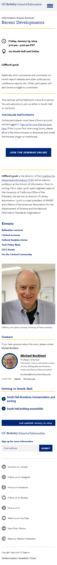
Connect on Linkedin (18, 466)
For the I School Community (17, 254)
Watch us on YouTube (18, 518)
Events (8, 223)
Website (17, 378)
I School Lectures (11, 235)
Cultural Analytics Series (15, 239)
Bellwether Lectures (12, 230)
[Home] (22, 4)
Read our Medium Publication (22, 538)
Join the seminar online (28, 152)
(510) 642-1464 (29, 378)
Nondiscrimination (9, 557)
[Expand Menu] (50, 5)
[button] (28, 294)
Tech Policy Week (11, 244)
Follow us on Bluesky (18, 497)
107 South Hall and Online (24, 51)
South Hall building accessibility (25, 408)
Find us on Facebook (18, 487)
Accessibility (24, 557)
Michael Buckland (10, 347)
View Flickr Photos (17, 528)
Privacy (33, 557)
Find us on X (14, 507)
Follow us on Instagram (19, 477)
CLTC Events (8, 249)
